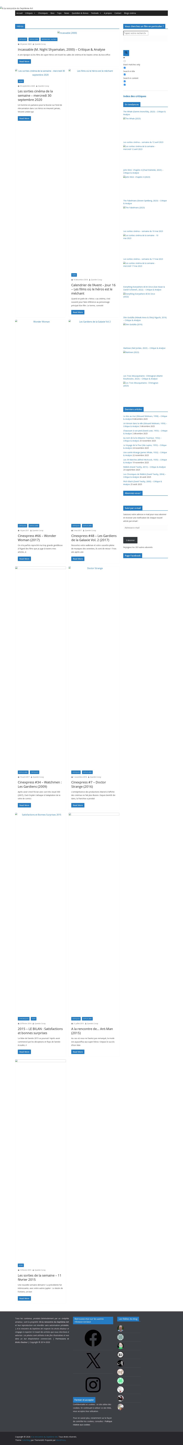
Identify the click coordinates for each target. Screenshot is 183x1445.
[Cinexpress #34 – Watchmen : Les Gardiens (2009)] (40, 667)
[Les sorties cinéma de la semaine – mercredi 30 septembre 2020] (40, 73)
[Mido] (120, 1344)
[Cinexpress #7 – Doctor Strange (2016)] (94, 667)
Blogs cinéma (130, 13)
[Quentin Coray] (120, 1353)
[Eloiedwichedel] (120, 1396)
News (66, 13)
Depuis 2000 (34, 39)
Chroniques (43, 13)
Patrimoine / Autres (49, 39)
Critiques (29, 13)
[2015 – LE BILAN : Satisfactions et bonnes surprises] (40, 913)
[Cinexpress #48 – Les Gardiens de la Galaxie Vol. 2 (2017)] (94, 420)
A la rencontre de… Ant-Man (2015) (92, 1031)
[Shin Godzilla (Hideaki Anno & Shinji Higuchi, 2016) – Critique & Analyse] (141, 333)
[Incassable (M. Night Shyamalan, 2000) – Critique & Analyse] (67, 33)
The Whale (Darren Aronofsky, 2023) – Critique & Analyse (144, 113)
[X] (93, 1371)
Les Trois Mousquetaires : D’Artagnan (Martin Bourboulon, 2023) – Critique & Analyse (143, 377)
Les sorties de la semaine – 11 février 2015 (39, 1277)
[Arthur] (120, 1370)
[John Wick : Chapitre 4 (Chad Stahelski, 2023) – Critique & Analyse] (141, 186)
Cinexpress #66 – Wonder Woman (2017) (37, 537)
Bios (52, 13)
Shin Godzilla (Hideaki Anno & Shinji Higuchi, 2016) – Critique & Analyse (145, 319)
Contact (118, 13)
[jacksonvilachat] (120, 1362)
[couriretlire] (120, 1405)
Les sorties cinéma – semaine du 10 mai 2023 (143, 231)
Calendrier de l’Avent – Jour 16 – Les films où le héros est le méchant (93, 289)
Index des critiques (134, 96)
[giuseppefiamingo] (120, 1327)
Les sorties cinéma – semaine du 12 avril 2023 (143, 142)
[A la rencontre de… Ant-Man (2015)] (94, 913)
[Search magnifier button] (126, 53)
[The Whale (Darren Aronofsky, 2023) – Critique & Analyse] (141, 127)
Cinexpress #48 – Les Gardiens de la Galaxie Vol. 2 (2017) (94, 537)
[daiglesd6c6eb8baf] (120, 1335)
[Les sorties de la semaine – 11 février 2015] (40, 1160)
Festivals (95, 13)
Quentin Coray (40, 44)
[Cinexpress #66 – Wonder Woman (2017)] (40, 420)
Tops (59, 13)
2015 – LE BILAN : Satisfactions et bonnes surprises (40, 1031)
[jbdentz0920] (120, 1379)
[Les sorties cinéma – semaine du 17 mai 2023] (141, 272)
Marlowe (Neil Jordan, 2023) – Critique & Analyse (144, 348)
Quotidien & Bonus (80, 13)
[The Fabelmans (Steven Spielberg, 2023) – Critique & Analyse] (141, 216)
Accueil (19, 13)
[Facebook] (93, 1347)
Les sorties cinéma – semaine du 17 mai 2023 (143, 259)
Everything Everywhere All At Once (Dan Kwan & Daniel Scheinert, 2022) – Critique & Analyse (144, 288)
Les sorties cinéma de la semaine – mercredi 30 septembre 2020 (35, 95)
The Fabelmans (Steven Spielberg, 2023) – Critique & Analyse (145, 202)
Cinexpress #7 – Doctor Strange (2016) (88, 784)
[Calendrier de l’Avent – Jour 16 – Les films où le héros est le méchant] (94, 169)
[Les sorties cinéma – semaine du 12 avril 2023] (141, 155)
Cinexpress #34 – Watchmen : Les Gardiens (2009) (40, 784)
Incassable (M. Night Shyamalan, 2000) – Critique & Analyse (61, 49)
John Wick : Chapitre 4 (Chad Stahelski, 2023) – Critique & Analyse (143, 171)
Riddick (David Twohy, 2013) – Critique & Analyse (144, 467)
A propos (108, 13)
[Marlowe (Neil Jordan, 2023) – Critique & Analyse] (141, 361)
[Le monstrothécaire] (120, 1388)
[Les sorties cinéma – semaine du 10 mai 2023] (141, 244)
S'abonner (130, 540)
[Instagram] (93, 1394)
